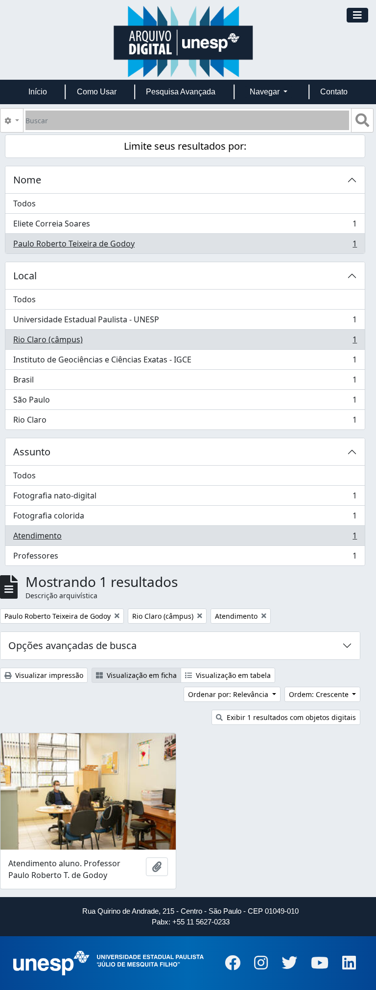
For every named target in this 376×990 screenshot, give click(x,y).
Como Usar (97, 92)
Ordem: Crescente (320, 694)
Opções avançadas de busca (72, 645)
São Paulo (185, 402)
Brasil (185, 382)
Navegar (266, 92)
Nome (27, 179)
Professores (185, 557)
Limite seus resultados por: (185, 146)
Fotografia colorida (185, 518)
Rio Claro (185, 421)
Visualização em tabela (232, 675)
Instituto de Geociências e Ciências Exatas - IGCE (185, 362)
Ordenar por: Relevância (229, 694)
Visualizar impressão (48, 675)
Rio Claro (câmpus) (185, 342)
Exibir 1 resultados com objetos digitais (290, 717)
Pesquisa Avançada (180, 92)
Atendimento (185, 538)
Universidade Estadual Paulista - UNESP (185, 322)
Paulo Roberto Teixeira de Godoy (185, 245)
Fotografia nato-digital (185, 498)
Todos (24, 203)
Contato (334, 92)
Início (37, 92)
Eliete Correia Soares (185, 226)
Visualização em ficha (141, 675)
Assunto (31, 451)
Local (25, 275)
